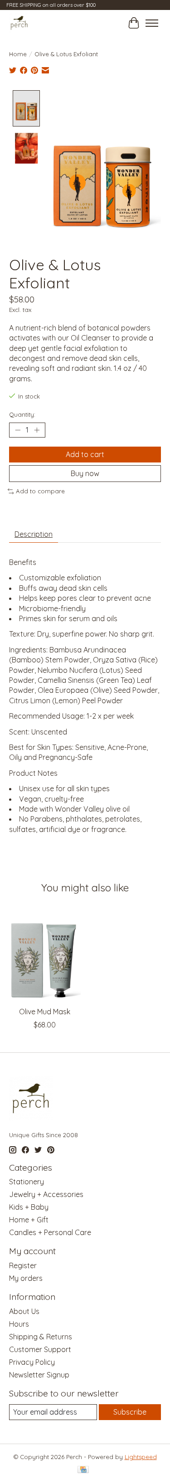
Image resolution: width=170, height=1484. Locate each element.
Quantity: (22, 414)
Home (18, 54)
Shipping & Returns (40, 1336)
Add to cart (85, 454)
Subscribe (129, 1411)
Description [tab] (34, 534)
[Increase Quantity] (37, 430)
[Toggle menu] (152, 23)
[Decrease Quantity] (18, 430)
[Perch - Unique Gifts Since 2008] (19, 23)
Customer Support (40, 1349)
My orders (26, 1278)
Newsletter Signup (39, 1374)
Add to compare (40, 491)
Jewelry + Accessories (46, 1194)
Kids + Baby (29, 1207)
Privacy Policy (32, 1362)
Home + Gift (29, 1219)
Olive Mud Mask (44, 1011)
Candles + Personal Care (50, 1232)
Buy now (85, 473)
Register (23, 1265)
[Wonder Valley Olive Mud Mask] (45, 954)
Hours (19, 1323)
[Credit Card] (83, 1470)
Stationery (26, 1181)
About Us (24, 1311)
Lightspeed (141, 1456)
